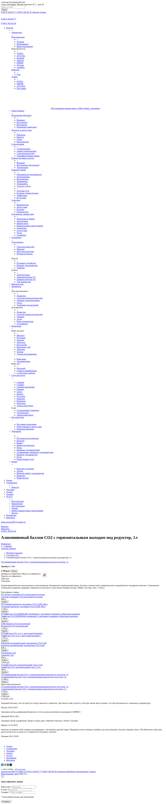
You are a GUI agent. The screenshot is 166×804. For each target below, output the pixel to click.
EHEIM (20, 63)
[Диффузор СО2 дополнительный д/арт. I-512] (22, 665)
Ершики (20, 389)
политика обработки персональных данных (76, 771)
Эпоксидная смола (25, 406)
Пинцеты (21, 399)
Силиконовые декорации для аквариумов (35, 452)
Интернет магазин (14, 553)
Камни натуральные (25, 445)
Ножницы (21, 401)
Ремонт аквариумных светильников (27, 511)
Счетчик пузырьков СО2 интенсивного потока (22, 597)
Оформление (17, 504)
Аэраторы (15, 200)
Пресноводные (18, 37)
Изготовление (17, 501)
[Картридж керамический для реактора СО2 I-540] (23, 643)
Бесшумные (22, 125)
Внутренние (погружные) (28, 165)
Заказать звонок (39, 12)
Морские (15, 70)
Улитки (20, 471)
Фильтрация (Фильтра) (21, 115)
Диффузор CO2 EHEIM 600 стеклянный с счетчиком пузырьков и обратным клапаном (39, 616)
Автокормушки (23, 361)
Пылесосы (21, 403)
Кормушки (21, 359)
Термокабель (22, 184)
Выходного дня (23, 347)
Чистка (14, 513)
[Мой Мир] (8, 765)
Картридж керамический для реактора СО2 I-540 (22, 645)
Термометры (22, 181)
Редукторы (21, 198)
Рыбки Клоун (23, 478)
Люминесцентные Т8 (26, 279)
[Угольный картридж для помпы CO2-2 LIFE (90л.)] (24, 604)
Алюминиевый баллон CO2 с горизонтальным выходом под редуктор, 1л (33, 689)
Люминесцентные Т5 (26, 277)
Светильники (17, 242)
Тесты (19, 233)
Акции (9, 480)
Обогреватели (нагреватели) (29, 174)
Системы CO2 (23, 191)
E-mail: (4, 789)
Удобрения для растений (27, 305)
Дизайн (14, 508)
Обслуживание (18, 506)
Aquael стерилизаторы (26, 151)
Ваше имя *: (6, 787)
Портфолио (11, 515)
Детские (20, 65)
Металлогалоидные (25, 251)
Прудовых (21, 338)
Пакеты (20, 394)
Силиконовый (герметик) (28, 410)
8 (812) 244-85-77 (8, 12)
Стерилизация (17, 144)
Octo (19, 74)
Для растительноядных (27, 354)
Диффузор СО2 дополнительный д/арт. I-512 (21, 667)
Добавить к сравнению (44, 575)
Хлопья (20, 352)
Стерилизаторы (23, 149)
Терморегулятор (24, 186)
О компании (11, 483)
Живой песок (22, 223)
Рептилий (21, 368)
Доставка (10, 490)
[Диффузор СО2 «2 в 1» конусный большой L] (22, 633)
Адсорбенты (22, 324)
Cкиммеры (21, 235)
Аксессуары (22, 207)
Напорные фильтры (25, 429)
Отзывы (9, 494)
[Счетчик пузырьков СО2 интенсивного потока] (23, 594)
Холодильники (23, 177)
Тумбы (14, 77)
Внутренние (22, 122)
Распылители (22, 212)
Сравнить (7, 546)
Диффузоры (22, 195)
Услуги (9, 497)
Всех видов (22, 345)
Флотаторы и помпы (26, 219)
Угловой (20, 42)
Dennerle (20, 58)
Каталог (9, 28)
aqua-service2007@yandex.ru (13, 522)
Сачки (19, 392)
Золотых (20, 340)
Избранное (6, 544)
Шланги (20, 137)
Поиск (4, 10)
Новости (15, 487)
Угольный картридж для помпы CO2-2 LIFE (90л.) (23, 606)
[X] (11, 765)
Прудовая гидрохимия (26, 424)
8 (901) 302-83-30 (24, 12)
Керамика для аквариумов (28, 450)
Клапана (20, 209)
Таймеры (21, 268)
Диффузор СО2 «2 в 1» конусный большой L (21, 636)
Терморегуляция (18, 170)
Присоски (21, 135)
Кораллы (20, 441)
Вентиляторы (23, 179)
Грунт (19, 457)
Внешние (21, 120)
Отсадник (21, 396)
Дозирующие (22, 167)
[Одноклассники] (5, 765)
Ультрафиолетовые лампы (28, 156)
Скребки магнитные (26, 387)
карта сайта (22, 769)
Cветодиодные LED (25, 247)
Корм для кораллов (25, 321)
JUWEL (20, 53)
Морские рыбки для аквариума (30, 473)
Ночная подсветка (25, 254)
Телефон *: (6, 792)
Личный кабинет (8, 548)
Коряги (20, 443)
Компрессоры (23, 205)
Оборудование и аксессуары (29, 427)
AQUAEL (21, 56)
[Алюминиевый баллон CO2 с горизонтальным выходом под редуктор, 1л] (34, 687)
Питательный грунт (25, 459)
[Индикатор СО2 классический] (15, 624)
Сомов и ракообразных (27, 371)
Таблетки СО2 (7, 655)
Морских (21, 335)
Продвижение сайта (10, 774)
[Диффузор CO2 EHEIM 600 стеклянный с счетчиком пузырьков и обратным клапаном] (40, 614)
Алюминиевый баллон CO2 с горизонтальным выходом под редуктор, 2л (33, 677)
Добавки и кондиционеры (28, 300)
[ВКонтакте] (2, 765)
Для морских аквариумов (22, 214)
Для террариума (24, 282)
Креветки (21, 476)
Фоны (19, 448)
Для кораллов (23, 413)
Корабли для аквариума (27, 455)
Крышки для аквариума (27, 265)
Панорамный (22, 44)
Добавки (20, 317)
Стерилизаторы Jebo (26, 153)
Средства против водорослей (29, 298)
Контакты (10, 518)
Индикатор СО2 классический (14, 626)
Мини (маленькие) (25, 46)
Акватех (20, 60)
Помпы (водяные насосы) (22, 158)
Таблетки (21, 349)
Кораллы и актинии (25, 469)
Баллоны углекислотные (27, 193)
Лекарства (21, 296)
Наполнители (23, 142)
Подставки (21, 88)
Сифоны (20, 382)
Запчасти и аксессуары (21, 130)
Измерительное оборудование (30, 226)
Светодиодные (23, 275)
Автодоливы (22, 221)
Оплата (9, 492)
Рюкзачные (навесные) (27, 127)
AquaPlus (21, 67)
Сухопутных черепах (26, 373)
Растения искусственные (28, 438)
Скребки (20, 385)
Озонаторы (21, 228)
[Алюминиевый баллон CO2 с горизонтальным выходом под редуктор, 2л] (34, 674)
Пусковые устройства (26, 263)
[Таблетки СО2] (8, 653)
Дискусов (21, 342)
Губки (19, 139)
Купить (14, 571)
